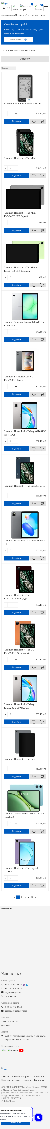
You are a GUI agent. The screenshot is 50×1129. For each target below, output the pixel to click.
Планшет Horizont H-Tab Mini (20, 158)
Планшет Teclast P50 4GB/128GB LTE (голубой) (24, 815)
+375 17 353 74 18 (13, 988)
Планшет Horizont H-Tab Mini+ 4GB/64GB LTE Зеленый (20, 269)
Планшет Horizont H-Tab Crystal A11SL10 (21, 870)
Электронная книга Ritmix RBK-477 (23, 103)
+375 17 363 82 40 (9, 1023)
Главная (5, 1076)
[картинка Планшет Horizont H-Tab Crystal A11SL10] (25, 852)
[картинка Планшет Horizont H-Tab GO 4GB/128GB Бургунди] (25, 579)
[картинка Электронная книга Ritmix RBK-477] (25, 88)
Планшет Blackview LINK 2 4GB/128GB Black (18, 378)
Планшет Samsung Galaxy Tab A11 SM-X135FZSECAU (24, 324)
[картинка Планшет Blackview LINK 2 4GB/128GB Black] (25, 361)
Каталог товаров (20, 1076)
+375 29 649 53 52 (13, 984)
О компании (38, 1076)
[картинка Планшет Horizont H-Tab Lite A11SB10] (25, 470)
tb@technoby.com (13, 992)
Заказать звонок (8, 996)
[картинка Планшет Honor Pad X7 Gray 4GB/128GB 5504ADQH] (25, 689)
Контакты (39, 1080)
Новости (27, 1080)
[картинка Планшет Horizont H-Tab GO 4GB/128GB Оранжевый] (25, 634)
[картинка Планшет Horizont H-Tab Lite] (25, 743)
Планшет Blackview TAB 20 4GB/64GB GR (25, 542)
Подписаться (15, 1122)
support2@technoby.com (16, 1011)
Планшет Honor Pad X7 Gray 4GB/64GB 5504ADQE (25, 433)
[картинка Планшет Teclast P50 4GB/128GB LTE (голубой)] (25, 798)
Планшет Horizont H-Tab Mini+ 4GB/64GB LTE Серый (20, 214)
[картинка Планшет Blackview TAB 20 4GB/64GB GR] (25, 525)
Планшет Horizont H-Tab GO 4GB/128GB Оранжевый (19, 651)
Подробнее (16, 121)
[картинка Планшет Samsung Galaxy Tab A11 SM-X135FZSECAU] (25, 306)
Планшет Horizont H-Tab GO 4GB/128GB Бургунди (19, 597)
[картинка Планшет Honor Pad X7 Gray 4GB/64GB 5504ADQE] (25, 416)
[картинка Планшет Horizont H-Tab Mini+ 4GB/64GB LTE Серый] (25, 197)
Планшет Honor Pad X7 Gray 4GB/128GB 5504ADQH (19, 706)
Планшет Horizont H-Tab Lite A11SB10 (24, 485)
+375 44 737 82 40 (13, 1007)
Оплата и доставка (10, 1080)
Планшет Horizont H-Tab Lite (19, 759)
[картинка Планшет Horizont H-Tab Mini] (25, 143)
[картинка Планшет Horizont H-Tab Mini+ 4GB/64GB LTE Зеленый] (25, 252)
